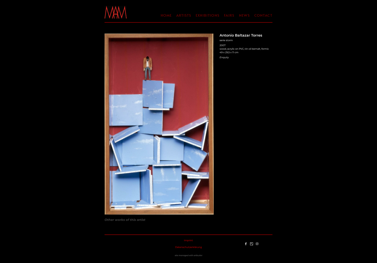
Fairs (229, 15)
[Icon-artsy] (251, 244)
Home (166, 15)
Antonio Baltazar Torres (241, 35)
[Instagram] (257, 244)
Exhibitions (208, 15)
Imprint (188, 240)
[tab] (125, 219)
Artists (183, 15)
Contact (263, 15)
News (244, 15)
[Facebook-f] (246, 244)
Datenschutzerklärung (188, 247)
